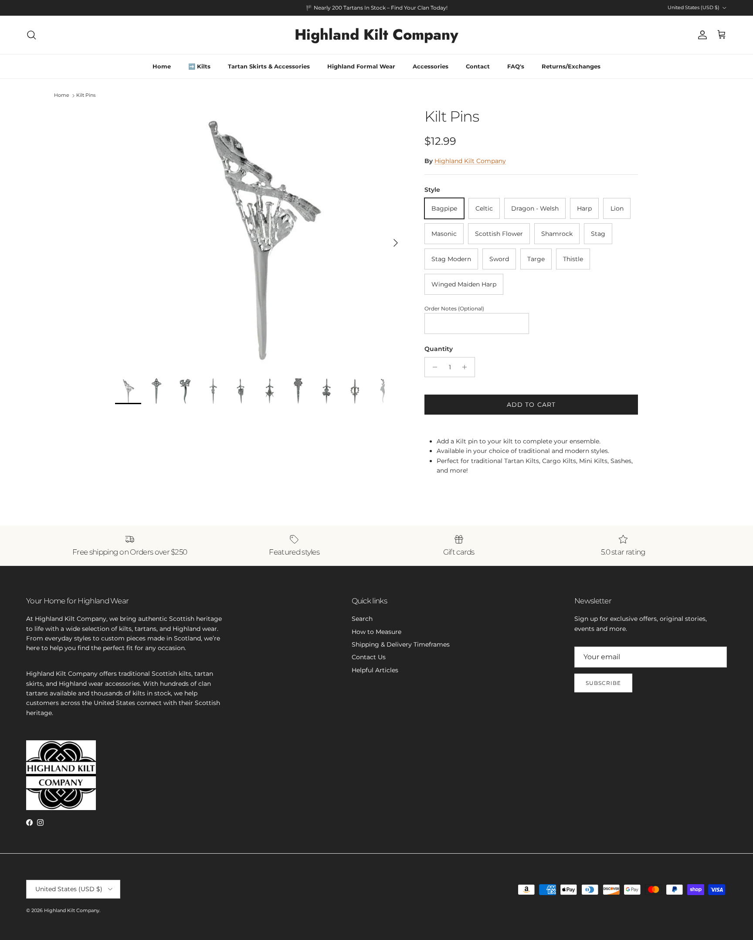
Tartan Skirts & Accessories (269, 66)
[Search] (31, 35)
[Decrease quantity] (432, 367)
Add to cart (531, 405)
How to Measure (376, 632)
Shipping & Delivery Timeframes (401, 644)
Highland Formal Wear (361, 66)
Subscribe (603, 683)
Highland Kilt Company (470, 161)
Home (162, 66)
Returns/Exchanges (571, 66)
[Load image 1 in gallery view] (260, 238)
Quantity (438, 349)
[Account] (701, 35)
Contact (478, 66)
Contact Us (369, 657)
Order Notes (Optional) (454, 308)
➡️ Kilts (199, 66)
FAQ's (515, 66)
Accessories (430, 66)
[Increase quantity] (467, 367)
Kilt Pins (85, 95)
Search (362, 619)
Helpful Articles (375, 670)
